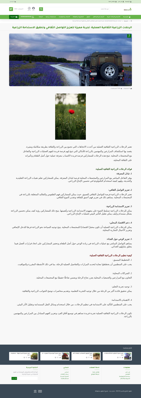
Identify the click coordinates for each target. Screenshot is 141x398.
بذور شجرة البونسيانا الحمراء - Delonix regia (51, 353)
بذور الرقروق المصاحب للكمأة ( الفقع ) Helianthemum (82, 353)
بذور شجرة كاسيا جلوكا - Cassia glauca (20, 353)
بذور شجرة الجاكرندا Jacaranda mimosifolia (113, 353)
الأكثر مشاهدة (127, 348)
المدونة (126, 21)
